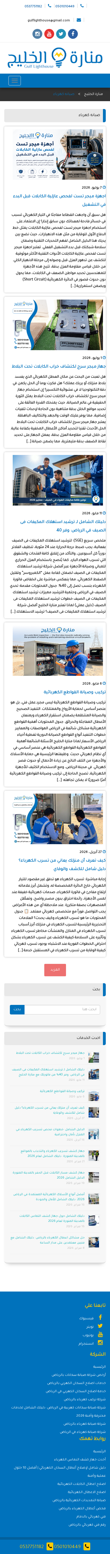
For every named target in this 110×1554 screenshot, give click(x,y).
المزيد (55, 970)
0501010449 (67, 1547)
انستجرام (86, 1344)
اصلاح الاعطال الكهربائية (87, 1492)
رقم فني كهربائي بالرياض (87, 1525)
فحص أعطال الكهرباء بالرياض (82, 1509)
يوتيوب (88, 1336)
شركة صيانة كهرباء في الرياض (83, 1432)
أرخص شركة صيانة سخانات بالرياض (79, 1375)
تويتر (90, 1327)
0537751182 (32, 1547)
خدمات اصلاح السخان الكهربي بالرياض (76, 1383)
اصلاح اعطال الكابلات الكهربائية (82, 1484)
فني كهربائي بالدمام (91, 1517)
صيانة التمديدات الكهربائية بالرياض (79, 1501)
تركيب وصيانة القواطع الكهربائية (75, 692)
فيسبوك (86, 1319)
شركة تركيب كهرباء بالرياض (85, 1400)
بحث (17, 1010)
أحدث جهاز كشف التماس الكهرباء (80, 1460)
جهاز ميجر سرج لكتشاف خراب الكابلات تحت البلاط (59, 367)
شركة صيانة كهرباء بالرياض (84, 1424)
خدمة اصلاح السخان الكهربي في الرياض (76, 1392)
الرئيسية (99, 1367)
